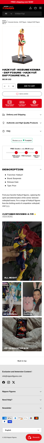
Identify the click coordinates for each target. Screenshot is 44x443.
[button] (35, 7)
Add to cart (29, 86)
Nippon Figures (12, 437)
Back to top (22, 361)
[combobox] (22, 13)
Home (4, 20)
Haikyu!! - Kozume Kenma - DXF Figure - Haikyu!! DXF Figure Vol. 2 (21, 22)
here (7, 206)
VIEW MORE (7, 216)
